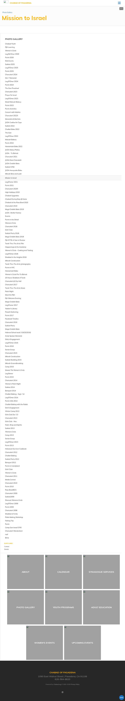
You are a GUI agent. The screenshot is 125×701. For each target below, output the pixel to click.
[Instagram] (62, 692)
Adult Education (101, 607)
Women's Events (44, 642)
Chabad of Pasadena (20, 3)
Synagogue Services (101, 572)
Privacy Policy (75, 684)
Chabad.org (57, 684)
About (25, 572)
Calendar (63, 572)
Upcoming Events (82, 642)
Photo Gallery (7, 12)
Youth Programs (63, 607)
